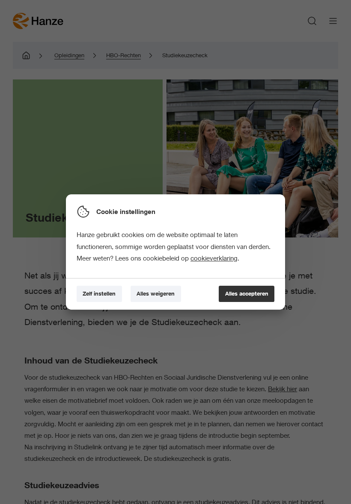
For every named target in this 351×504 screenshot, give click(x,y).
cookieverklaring (214, 258)
